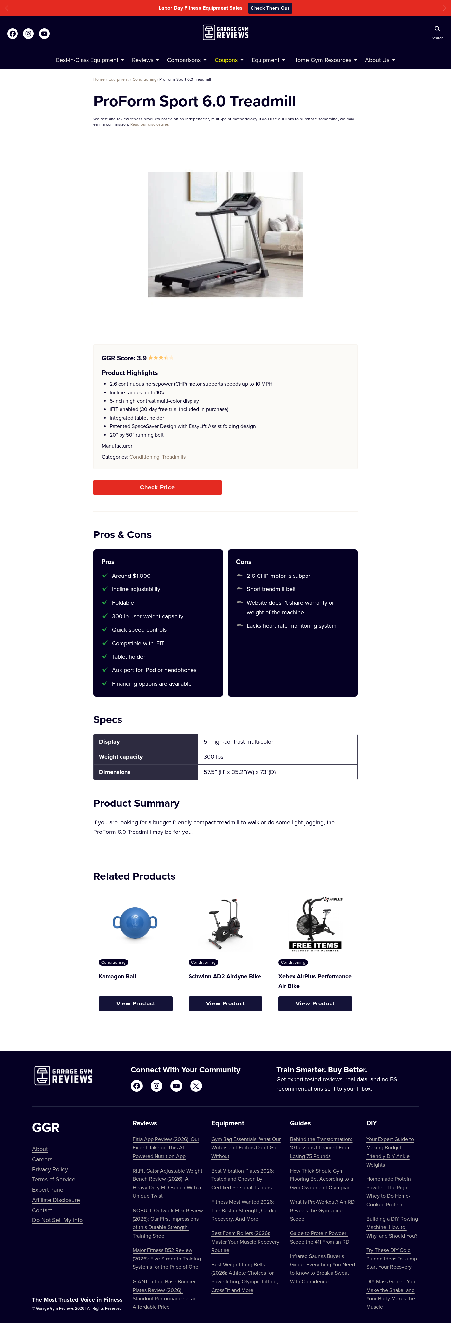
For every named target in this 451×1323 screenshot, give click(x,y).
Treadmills (174, 456)
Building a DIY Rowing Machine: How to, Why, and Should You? (392, 1227)
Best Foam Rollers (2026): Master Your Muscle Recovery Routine (245, 1241)
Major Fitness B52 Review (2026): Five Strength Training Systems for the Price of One (167, 1258)
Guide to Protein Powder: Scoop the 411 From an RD (319, 1237)
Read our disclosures (149, 124)
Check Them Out (270, 8)
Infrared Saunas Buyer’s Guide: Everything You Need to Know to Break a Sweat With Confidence (322, 1268)
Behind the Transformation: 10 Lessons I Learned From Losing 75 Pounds (321, 1147)
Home (99, 79)
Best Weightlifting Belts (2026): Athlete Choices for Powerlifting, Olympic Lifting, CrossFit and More (244, 1277)
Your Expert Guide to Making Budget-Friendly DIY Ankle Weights (390, 1151)
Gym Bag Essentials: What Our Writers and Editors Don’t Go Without (246, 1147)
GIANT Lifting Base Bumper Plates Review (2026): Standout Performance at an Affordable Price (165, 1294)
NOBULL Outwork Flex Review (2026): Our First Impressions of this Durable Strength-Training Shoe (168, 1223)
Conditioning (145, 79)
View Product (136, 1003)
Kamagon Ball (117, 976)
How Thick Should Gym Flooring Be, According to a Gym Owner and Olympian (321, 1179)
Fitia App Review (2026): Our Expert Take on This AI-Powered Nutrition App (166, 1147)
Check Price (157, 487)
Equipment (119, 79)
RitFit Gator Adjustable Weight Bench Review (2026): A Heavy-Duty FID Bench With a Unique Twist (167, 1183)
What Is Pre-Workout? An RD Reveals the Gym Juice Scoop (322, 1210)
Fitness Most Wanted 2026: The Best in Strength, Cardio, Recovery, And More (244, 1210)
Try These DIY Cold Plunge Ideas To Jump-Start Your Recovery (392, 1258)
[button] (7, 8)
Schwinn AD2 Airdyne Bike (225, 976)
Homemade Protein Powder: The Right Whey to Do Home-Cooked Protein (388, 1191)
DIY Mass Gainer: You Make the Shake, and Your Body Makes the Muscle (390, 1294)
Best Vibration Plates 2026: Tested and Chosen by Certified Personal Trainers (242, 1179)
